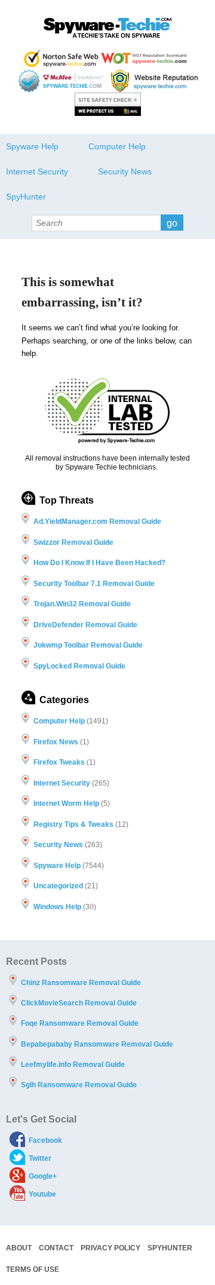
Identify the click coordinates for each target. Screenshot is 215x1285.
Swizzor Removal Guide (73, 542)
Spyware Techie (107, 28)
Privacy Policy (110, 1248)
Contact (56, 1248)
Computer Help (117, 146)
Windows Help (57, 907)
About (19, 1248)
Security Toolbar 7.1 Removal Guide (94, 583)
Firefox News (55, 742)
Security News (125, 171)
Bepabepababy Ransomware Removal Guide (97, 1044)
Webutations (156, 81)
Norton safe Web (61, 57)
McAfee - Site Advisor (62, 81)
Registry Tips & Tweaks (73, 824)
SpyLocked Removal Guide (79, 666)
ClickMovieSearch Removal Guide (79, 1003)
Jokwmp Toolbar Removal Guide (88, 645)
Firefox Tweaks (59, 762)
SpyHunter (26, 196)
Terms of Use (32, 1269)
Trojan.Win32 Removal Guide (82, 604)
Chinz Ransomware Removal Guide (81, 983)
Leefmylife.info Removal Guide (73, 1064)
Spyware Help (32, 146)
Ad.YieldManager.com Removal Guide (97, 521)
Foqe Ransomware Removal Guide (80, 1023)
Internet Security (37, 171)
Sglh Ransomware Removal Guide (79, 1085)
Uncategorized (58, 886)
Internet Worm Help (66, 803)
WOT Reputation (146, 57)
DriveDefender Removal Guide (85, 625)
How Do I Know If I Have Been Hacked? (99, 563)
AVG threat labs (108, 104)
